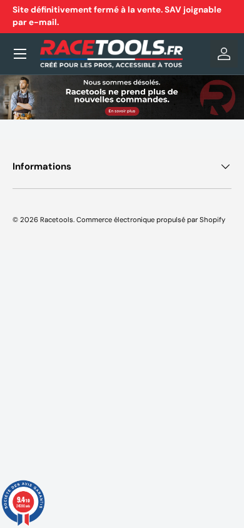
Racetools (56, 219)
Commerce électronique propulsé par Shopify (150, 219)
